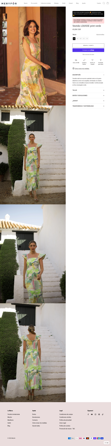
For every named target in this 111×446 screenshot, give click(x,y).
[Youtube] (92, 414)
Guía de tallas (100, 34)
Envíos (34, 414)
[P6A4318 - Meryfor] (4, 17)
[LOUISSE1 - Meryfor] (4, 24)
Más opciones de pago (88, 54)
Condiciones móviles (65, 417)
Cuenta (99, 3)
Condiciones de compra (66, 414)
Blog (77, 3)
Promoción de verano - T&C (67, 429)
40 (80, 39)
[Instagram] (95, 414)
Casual (71, 3)
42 (83, 39)
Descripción (76, 75)
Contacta (35, 420)
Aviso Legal (62, 423)
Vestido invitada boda (14, 414)
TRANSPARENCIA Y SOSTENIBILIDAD (83, 106)
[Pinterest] (99, 414)
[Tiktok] (102, 414)
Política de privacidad (65, 420)
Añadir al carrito (88, 45)
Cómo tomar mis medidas (81, 68)
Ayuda (83, 3)
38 (77, 39)
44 (87, 39)
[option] (4, 17)
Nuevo (25, 3)
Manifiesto (11, 420)
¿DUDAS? (75, 101)
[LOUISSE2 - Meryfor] (4, 32)
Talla (88, 34)
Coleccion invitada (46, 3)
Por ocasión (34, 3)
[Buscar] (103, 3)
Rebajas (56, 3)
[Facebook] (88, 414)
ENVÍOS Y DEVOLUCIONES (79, 95)
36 (74, 39)
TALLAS (74, 90)
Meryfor (10, 417)
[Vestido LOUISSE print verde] (4, 40)
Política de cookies (64, 426)
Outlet (63, 3)
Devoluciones (36, 417)
